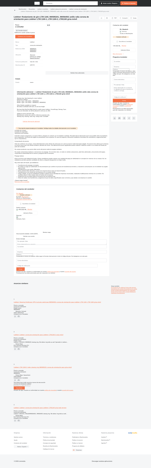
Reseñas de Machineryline (50, 446)
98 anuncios (25, 196)
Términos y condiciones (49, 437)
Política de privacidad (49, 440)
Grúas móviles (115, 290)
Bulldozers (133, 291)
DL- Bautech (19, 193)
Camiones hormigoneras (118, 293)
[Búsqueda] (45, 3)
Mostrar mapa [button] (47, 232)
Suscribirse (19, 388)
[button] (101, 18)
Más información (117, 54)
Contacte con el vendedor (25, 36)
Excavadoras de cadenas (118, 287)
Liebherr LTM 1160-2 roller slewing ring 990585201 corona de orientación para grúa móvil (43, 367)
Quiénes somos (18, 437)
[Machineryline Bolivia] (23, 3)
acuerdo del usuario (70, 271)
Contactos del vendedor (20, 443)
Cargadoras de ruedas (117, 289)
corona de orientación (36, 45)
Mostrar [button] (30, 209)
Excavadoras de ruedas (130, 289)
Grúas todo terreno (130, 287)
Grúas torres (114, 291)
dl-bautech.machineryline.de (24, 199)
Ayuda (15, 440)
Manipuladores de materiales (127, 290)
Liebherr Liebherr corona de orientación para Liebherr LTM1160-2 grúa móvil (38, 335)
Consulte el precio (22, 30)
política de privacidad (53, 271)
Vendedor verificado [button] (25, 195)
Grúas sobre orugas (124, 291)
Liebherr (32, 42)
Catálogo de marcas (48, 449)
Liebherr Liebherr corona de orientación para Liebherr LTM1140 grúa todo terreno (40, 408)
